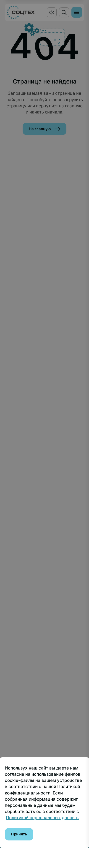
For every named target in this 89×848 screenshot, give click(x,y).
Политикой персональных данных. (42, 817)
